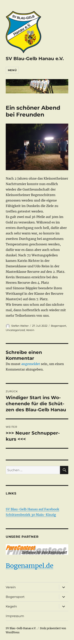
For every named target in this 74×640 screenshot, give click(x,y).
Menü (12, 70)
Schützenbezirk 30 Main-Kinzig (31, 515)
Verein (30, 330)
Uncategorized (15, 330)
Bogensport (58, 325)
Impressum (15, 616)
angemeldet (30, 364)
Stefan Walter (20, 325)
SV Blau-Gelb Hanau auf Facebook (32, 509)
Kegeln (11, 606)
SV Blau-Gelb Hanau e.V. (35, 58)
